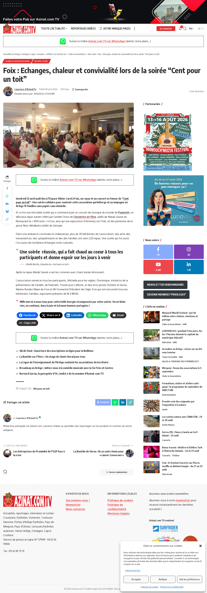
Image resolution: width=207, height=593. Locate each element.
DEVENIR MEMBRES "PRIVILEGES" (166, 294)
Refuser (163, 579)
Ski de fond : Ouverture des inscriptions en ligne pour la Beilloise (56, 350)
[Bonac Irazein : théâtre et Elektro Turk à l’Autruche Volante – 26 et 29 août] (151, 452)
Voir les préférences (189, 579)
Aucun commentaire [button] (118, 472)
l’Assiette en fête (85, 216)
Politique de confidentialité (171, 587)
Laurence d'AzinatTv (25, 89)
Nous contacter (75, 509)
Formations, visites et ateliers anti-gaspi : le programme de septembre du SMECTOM (182, 387)
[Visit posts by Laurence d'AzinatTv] (8, 91)
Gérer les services (132, 570)
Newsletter (73, 504)
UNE (185, 324)
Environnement (169, 394)
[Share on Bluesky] (7, 212)
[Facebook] (158, 252)
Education (166, 342)
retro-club (41, 61)
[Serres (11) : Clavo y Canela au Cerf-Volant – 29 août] (151, 436)
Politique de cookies (149, 587)
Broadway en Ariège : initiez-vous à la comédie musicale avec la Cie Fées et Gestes (66, 368)
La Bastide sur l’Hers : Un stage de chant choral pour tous (52, 356)
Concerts (166, 440)
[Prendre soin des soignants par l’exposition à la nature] (151, 406)
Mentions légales (119, 513)
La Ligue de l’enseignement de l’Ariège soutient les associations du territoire (64, 362)
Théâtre (176, 455)
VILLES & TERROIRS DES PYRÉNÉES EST (180, 361)
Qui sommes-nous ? (78, 500)
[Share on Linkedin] (7, 204)
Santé (164, 409)
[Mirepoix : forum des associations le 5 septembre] (151, 372)
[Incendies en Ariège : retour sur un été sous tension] (151, 353)
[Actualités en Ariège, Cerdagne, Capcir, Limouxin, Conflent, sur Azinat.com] (19, 28)
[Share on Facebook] (7, 188)
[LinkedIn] (189, 267)
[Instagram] (189, 252)
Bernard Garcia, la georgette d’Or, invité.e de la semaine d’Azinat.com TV (61, 373)
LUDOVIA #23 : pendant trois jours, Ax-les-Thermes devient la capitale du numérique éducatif (182, 334)
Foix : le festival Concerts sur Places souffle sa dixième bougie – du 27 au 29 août (182, 466)
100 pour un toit (41, 388)
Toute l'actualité (169, 357)
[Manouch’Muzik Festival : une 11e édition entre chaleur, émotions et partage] (151, 317)
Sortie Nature (168, 424)
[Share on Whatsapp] (7, 196)
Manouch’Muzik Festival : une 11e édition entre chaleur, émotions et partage (180, 316)
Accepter (136, 579)
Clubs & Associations (17, 61)
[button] (200, 545)
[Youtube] (158, 267)
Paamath (123, 212)
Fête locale (167, 474)
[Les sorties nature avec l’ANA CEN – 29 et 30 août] (151, 421)
